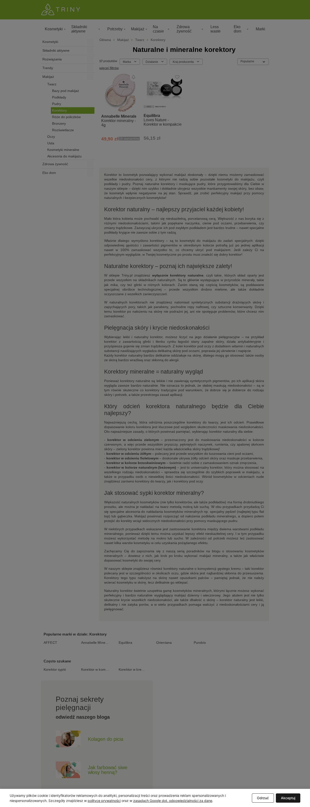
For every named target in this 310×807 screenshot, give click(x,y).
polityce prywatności (104, 801)
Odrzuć (263, 798)
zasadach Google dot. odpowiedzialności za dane (172, 801)
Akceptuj (288, 798)
